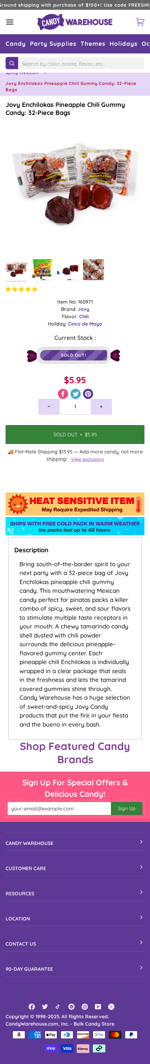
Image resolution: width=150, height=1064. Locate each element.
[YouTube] (98, 1007)
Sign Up (126, 808)
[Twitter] (45, 1007)
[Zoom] (19, 242)
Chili (84, 316)
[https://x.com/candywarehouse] (111, 1007)
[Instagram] (85, 1007)
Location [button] (18, 919)
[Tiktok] (58, 1007)
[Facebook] (32, 1007)
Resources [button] (20, 893)
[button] (15, 43)
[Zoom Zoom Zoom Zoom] (75, 186)
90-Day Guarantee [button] (29, 969)
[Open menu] (16, 22)
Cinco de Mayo (85, 324)
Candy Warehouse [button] (29, 843)
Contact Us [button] (21, 944)
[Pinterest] (71, 1007)
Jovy (83, 309)
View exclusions (87, 459)
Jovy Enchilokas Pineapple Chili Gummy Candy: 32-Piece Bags (65, 109)
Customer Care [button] (26, 868)
